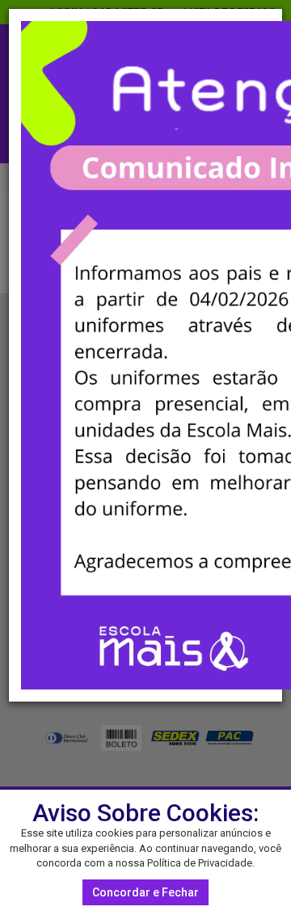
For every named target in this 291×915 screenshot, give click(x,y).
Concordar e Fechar (145, 892)
